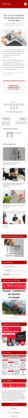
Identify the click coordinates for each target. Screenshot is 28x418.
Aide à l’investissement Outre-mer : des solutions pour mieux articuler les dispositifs (14, 185)
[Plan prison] (14, 217)
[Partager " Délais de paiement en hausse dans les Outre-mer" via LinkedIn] (20, 104)
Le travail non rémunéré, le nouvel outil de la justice (14, 206)
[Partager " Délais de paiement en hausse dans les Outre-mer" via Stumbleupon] (11, 107)
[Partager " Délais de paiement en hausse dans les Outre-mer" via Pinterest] (17, 104)
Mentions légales (14, 416)
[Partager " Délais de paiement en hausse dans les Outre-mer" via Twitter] (8, 104)
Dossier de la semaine (9, 25)
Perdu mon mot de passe (16, 274)
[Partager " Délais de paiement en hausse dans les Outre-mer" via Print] (17, 107)
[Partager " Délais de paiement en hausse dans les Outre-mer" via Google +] (11, 104)
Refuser (14, 408)
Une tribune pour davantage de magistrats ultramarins (12, 163)
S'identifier (6, 274)
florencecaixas (12, 23)
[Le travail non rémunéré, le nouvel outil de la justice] (14, 196)
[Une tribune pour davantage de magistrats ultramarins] (14, 154)
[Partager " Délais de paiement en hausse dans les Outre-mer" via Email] (14, 107)
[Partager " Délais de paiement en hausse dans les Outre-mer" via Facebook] (5, 104)
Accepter (14, 404)
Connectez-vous (12, 87)
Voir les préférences (14, 412)
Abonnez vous (13, 85)
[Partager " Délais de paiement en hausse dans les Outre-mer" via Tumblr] (14, 104)
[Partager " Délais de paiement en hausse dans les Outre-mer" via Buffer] (23, 104)
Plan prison (6, 226)
